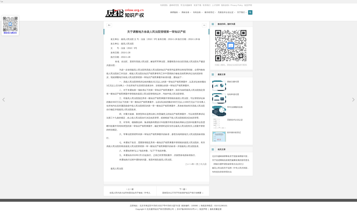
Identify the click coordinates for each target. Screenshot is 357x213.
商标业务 (185, 12)
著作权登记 (209, 12)
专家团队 (164, 5)
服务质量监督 (216, 209)
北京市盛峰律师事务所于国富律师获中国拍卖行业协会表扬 (237, 156)
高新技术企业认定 (225, 12)
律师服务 (174, 12)
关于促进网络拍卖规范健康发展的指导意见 (230, 160)
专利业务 (197, 12)
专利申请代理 (233, 94)
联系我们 (207, 5)
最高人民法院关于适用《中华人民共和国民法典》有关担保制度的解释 (242, 168)
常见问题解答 (186, 5)
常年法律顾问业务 (235, 107)
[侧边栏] (204, 25)
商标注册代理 (233, 82)
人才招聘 (216, 5)
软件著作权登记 (234, 132)
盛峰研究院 (174, 5)
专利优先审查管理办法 (222, 172)
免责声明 (248, 5)
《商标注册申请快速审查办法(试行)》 (228, 164)
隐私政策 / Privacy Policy (232, 5)
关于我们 (241, 12)
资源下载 (197, 5)
